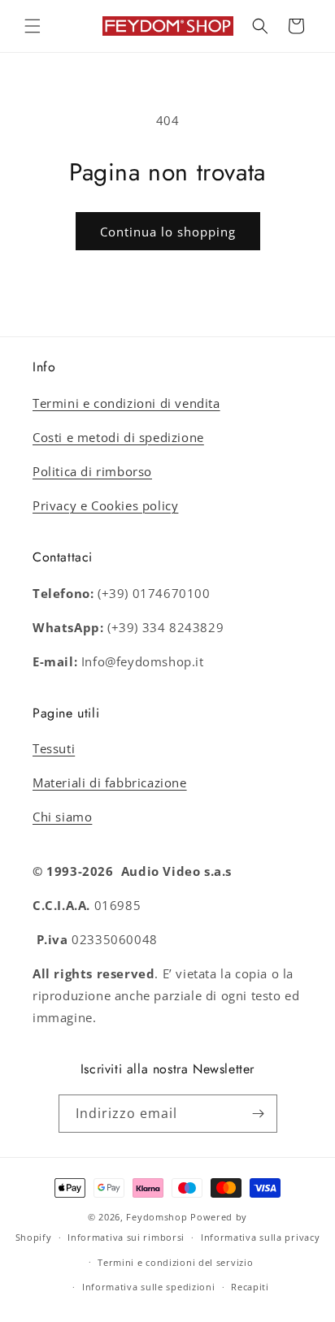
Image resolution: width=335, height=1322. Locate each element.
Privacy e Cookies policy (105, 505)
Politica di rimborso (92, 471)
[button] (32, 26)
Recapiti (250, 1287)
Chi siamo (62, 816)
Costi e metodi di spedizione (118, 437)
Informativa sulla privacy (260, 1237)
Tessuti (54, 748)
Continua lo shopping (168, 231)
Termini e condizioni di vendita (126, 403)
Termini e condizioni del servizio (175, 1262)
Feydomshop (156, 1217)
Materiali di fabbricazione (110, 782)
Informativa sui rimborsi (126, 1237)
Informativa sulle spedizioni (148, 1287)
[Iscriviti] (258, 1113)
